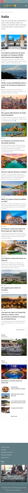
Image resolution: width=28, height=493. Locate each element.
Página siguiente (20, 329)
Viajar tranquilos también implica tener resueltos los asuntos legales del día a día (13, 478)
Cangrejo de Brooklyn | (17, 408)
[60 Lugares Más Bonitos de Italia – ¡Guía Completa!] (14, 102)
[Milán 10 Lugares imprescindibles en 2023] (14, 188)
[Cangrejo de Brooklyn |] (5, 410)
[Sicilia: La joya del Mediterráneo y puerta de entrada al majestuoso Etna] (14, 72)
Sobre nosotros (5, 457)
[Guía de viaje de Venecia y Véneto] (14, 161)
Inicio (3, 12)
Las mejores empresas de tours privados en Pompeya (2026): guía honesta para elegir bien (13, 55)
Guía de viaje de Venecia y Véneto (14, 172)
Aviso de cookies (5, 447)
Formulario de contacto (6, 452)
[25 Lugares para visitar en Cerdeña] (14, 277)
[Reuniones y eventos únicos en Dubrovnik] (14, 372)
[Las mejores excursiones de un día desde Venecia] (14, 130)
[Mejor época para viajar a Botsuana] (5, 396)
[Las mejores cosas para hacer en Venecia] (14, 247)
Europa (7, 12)
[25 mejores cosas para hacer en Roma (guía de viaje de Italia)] (14, 218)
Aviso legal (3, 449)
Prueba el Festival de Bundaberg (11, 354)
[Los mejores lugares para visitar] (10, 5)
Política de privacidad (6, 454)
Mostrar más (14, 416)
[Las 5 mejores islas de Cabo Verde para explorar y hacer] (5, 403)
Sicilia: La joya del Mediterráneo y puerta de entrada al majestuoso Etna (13, 85)
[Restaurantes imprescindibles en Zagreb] (5, 389)
